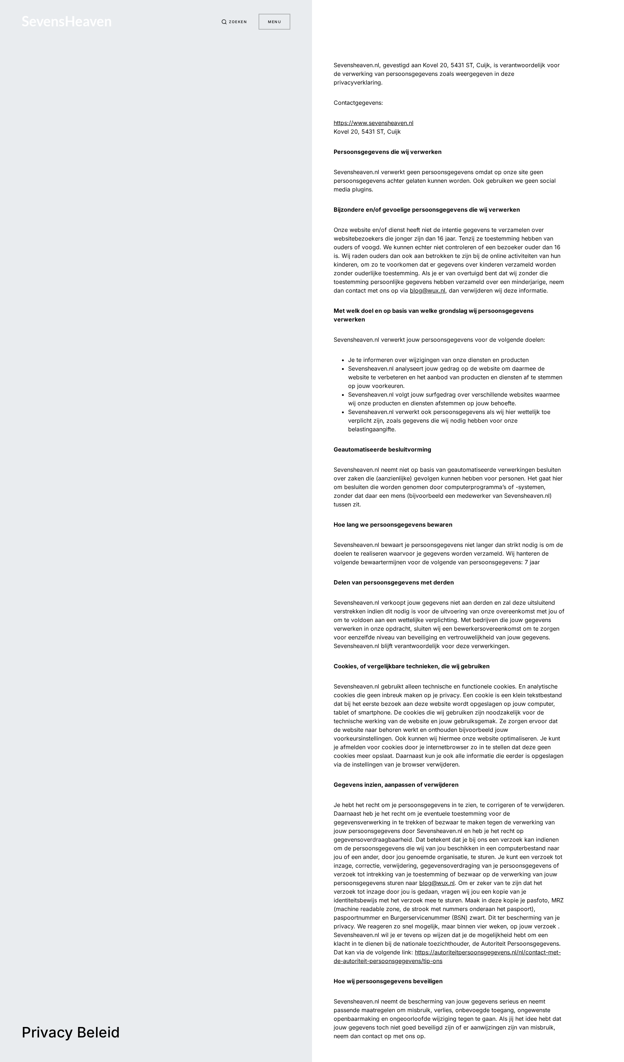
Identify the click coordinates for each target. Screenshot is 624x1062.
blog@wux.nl (427, 290)
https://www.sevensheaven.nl (373, 122)
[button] (234, 22)
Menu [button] (274, 22)
